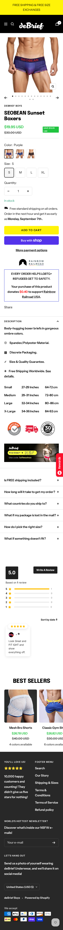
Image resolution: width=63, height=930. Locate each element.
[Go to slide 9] (37, 96)
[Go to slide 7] (31, 96)
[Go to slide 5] (25, 96)
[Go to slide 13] (50, 96)
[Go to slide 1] (12, 96)
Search (40, 768)
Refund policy (44, 810)
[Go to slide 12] (47, 96)
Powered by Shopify (37, 897)
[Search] (12, 24)
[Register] (53, 842)
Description (13, 321)
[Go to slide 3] (18, 96)
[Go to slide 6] (28, 96)
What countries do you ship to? (25, 503)
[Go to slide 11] (44, 96)
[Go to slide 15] (33, 99)
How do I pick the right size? (23, 527)
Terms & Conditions (42, 792)
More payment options (31, 250)
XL (43, 172)
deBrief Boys (13, 105)
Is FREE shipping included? (22, 480)
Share (8, 307)
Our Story (42, 775)
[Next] (57, 98)
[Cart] (57, 24)
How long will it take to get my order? (29, 492)
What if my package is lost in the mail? (30, 515)
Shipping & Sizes (46, 782)
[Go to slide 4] (22, 96)
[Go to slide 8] (34, 96)
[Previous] (5, 98)
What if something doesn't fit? (25, 538)
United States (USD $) (20, 887)
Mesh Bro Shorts (20, 728)
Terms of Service (46, 802)
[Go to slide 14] (29, 99)
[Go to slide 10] (40, 96)
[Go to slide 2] (15, 96)
